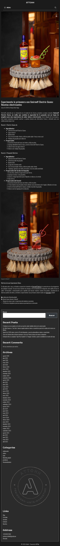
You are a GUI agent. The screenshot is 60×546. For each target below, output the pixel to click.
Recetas (12, 299)
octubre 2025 (6, 376)
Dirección (5, 538)
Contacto (5, 522)
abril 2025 (5, 389)
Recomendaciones (7, 462)
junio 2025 (5, 384)
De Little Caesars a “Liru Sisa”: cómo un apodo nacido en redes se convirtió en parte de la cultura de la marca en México (29, 329)
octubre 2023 (6, 428)
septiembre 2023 (7, 431)
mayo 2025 (5, 387)
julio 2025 (5, 382)
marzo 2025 (6, 391)
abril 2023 (5, 442)
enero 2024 (6, 422)
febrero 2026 (6, 367)
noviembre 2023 (7, 426)
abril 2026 (5, 365)
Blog (4, 515)
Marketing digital (13, 297)
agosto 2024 (6, 406)
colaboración (6, 297)
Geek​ (4, 456)
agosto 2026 (6, 356)
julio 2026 (5, 358)
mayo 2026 (5, 362)
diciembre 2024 (6, 398)
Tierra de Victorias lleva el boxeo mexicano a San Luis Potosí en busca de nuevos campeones (24, 334)
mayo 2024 (5, 413)
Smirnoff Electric (36, 286)
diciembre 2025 (6, 371)
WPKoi (37, 544)
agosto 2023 (6, 433)
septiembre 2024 (7, 404)
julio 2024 (5, 409)
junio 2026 (5, 360)
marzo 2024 (6, 417)
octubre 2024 (6, 402)
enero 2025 (5, 395)
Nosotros (5, 524)
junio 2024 (5, 411)
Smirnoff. (48, 292)
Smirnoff (16, 299)
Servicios (5, 520)
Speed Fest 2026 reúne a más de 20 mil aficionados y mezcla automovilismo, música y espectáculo (26, 332)
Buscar (5, 312)
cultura (4, 453)
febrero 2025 (6, 393)
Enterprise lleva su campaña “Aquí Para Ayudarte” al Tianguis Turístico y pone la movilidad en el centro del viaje (29, 337)
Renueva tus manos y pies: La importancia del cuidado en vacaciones (18, 301)
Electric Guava (6, 299)
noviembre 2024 (7, 400)
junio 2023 (5, 437)
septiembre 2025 (7, 378)
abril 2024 (5, 415)
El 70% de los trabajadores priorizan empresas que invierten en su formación (20, 303)
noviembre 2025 (7, 373)
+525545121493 (7, 534)
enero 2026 (5, 369)
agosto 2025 (6, 380)
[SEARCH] (55, 7)
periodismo (5, 460)
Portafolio (5, 517)
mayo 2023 (5, 439)
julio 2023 (5, 435)
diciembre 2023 (6, 424)
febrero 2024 (6, 420)
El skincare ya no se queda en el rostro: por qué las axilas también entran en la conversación (24, 326)
